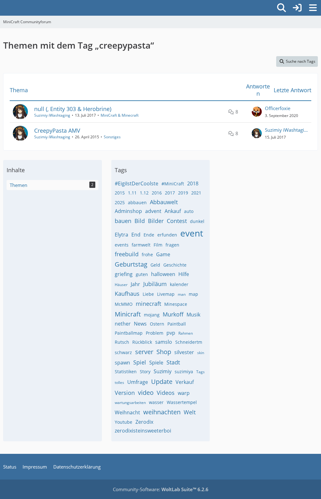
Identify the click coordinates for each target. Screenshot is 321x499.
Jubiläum (155, 284)
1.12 (144, 193)
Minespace (175, 304)
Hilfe (183, 274)
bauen (123, 221)
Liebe (148, 294)
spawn (122, 362)
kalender (179, 284)
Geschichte (175, 265)
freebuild (127, 254)
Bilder (156, 221)
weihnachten (162, 412)
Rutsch (122, 342)
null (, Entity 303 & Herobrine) (72, 109)
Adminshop (128, 211)
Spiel (139, 362)
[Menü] (313, 8)
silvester (184, 352)
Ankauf (173, 211)
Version (125, 392)
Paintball (176, 324)
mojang (152, 315)
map (193, 294)
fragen (172, 245)
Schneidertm (188, 342)
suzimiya (184, 371)
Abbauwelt (164, 202)
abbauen (137, 202)
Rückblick (142, 342)
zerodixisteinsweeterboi (143, 430)
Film (158, 245)
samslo (163, 341)
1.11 (132, 193)
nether (123, 323)
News (140, 323)
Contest (177, 221)
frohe (147, 254)
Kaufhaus (127, 293)
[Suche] (281, 8)
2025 (120, 202)
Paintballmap (129, 333)
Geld (155, 265)
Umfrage (137, 382)
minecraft (148, 303)
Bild (139, 221)
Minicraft (128, 314)
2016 (157, 193)
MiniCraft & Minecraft (120, 115)
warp (184, 393)
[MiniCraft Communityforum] (3, 7)
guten (142, 274)
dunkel (197, 221)
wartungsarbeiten (130, 402)
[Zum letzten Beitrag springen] (257, 112)
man (182, 294)
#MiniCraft (172, 184)
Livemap (166, 294)
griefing (124, 274)
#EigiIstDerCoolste (136, 183)
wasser (156, 402)
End (135, 234)
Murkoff (173, 314)
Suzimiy (162, 371)
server (144, 352)
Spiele (156, 362)
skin (200, 352)
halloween (163, 274)
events (122, 245)
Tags (200, 371)
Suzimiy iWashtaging (52, 115)
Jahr (135, 284)
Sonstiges (112, 137)
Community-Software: (160, 489)
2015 (120, 193)
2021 (196, 193)
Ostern (157, 324)
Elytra (121, 234)
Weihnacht (127, 412)
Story (145, 371)
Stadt (173, 362)
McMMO (124, 304)
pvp (170, 332)
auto (188, 211)
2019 (183, 193)
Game (163, 254)
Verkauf (185, 382)
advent (153, 211)
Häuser (121, 284)
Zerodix (144, 421)
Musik (193, 314)
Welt (190, 412)
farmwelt (141, 245)
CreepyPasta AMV (57, 130)
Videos (166, 392)
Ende (149, 235)
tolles (119, 382)
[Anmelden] (297, 8)
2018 (192, 183)
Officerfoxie (277, 108)
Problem (154, 333)
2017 (170, 193)
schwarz (123, 352)
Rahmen (185, 333)
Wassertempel (182, 402)
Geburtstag (131, 264)
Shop (163, 352)
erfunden (167, 235)
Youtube (123, 422)
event (191, 233)
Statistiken (126, 371)
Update (161, 381)
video (146, 392)
